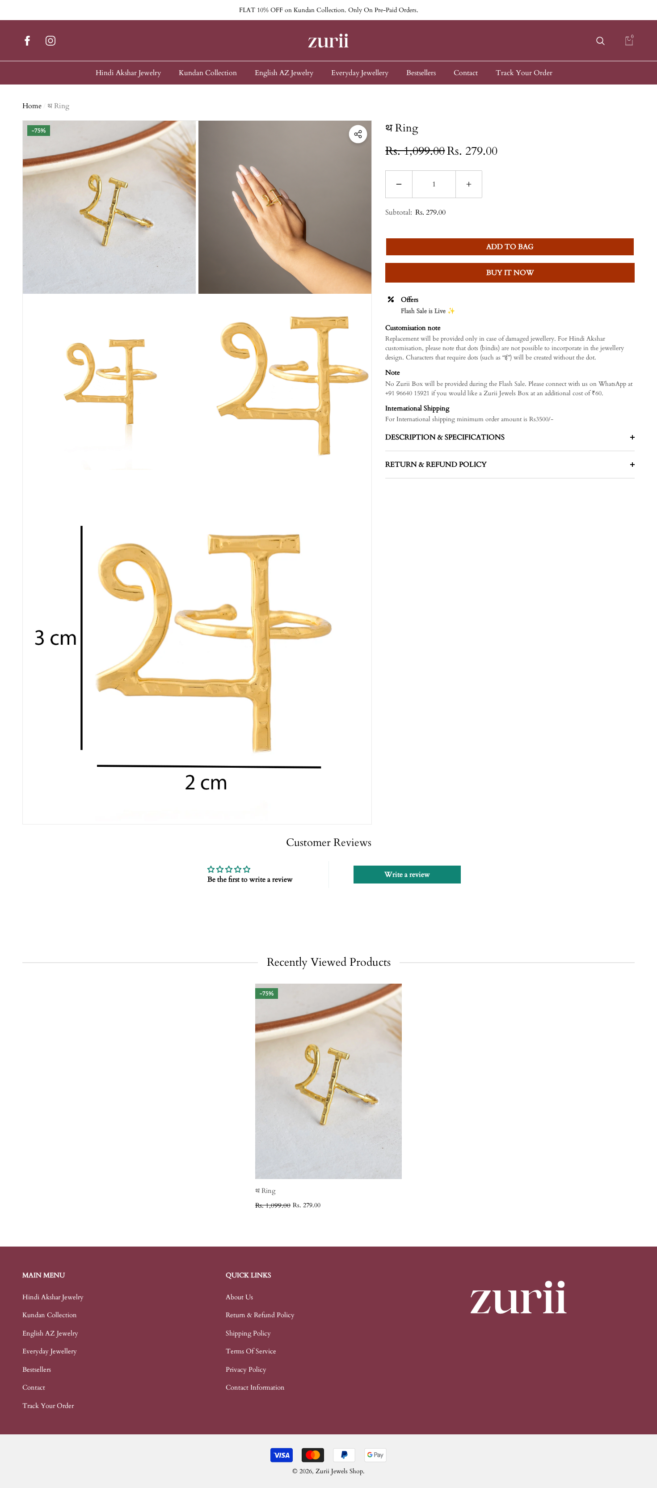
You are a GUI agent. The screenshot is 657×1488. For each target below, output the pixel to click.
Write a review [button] (407, 874)
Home (32, 106)
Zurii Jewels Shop (339, 1471)
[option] (328, 1097)
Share (358, 134)
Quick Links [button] (248, 1275)
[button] (600, 41)
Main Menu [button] (43, 1275)
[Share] (358, 134)
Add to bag (510, 247)
